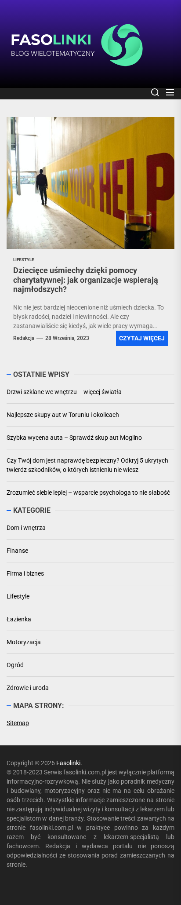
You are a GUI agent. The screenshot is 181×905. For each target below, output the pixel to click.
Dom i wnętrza (26, 527)
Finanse (17, 550)
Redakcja (23, 338)
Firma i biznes (25, 573)
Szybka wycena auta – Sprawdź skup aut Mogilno (74, 437)
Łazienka (19, 619)
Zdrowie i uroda (28, 687)
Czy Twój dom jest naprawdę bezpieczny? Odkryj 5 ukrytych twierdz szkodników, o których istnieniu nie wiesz (87, 465)
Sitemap (18, 722)
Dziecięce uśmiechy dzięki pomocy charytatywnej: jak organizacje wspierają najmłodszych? (85, 280)
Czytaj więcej (142, 338)
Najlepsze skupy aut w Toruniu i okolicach (63, 414)
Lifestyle (18, 596)
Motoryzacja (24, 642)
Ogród (15, 664)
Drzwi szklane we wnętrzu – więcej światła (64, 391)
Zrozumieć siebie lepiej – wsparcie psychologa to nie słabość (88, 492)
